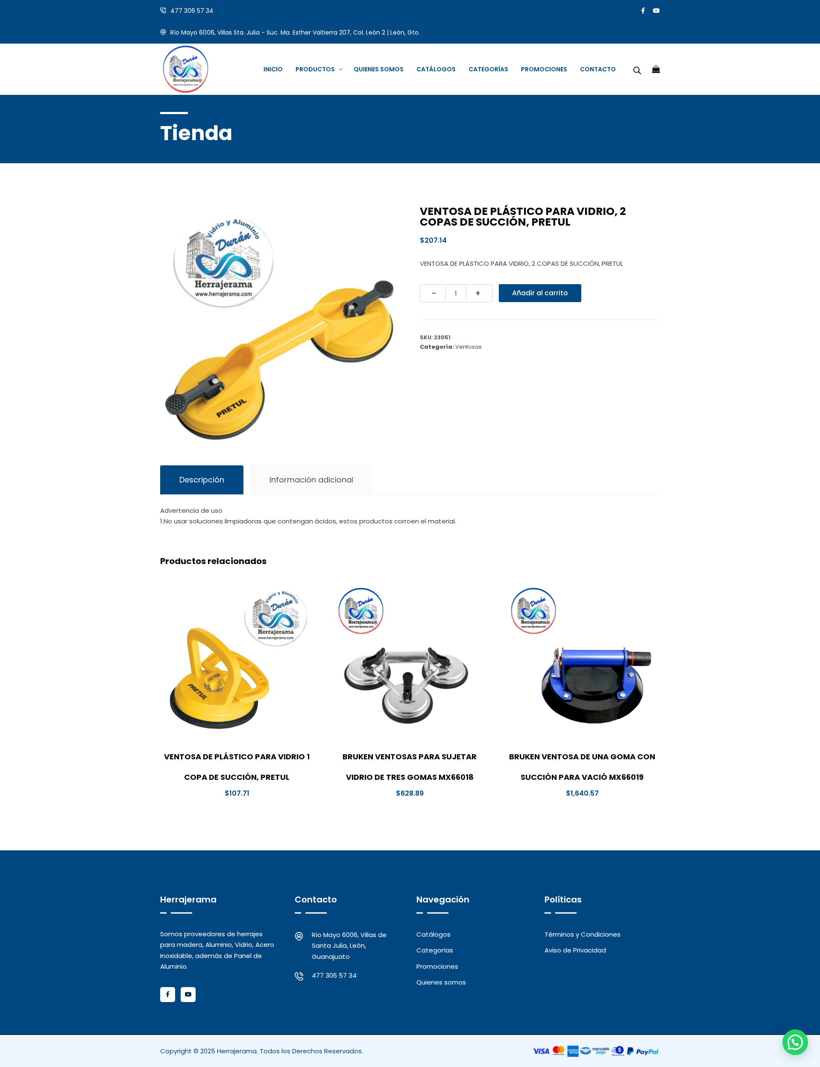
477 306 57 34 (192, 10)
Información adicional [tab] (311, 479)
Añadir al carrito (540, 293)
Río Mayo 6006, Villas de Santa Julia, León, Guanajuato (349, 945)
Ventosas (468, 347)
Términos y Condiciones (583, 934)
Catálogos (433, 934)
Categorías (434, 950)
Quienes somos (441, 982)
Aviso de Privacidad (575, 950)
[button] (795, 1042)
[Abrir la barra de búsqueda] (637, 69)
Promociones (437, 966)
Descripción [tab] (201, 479)
